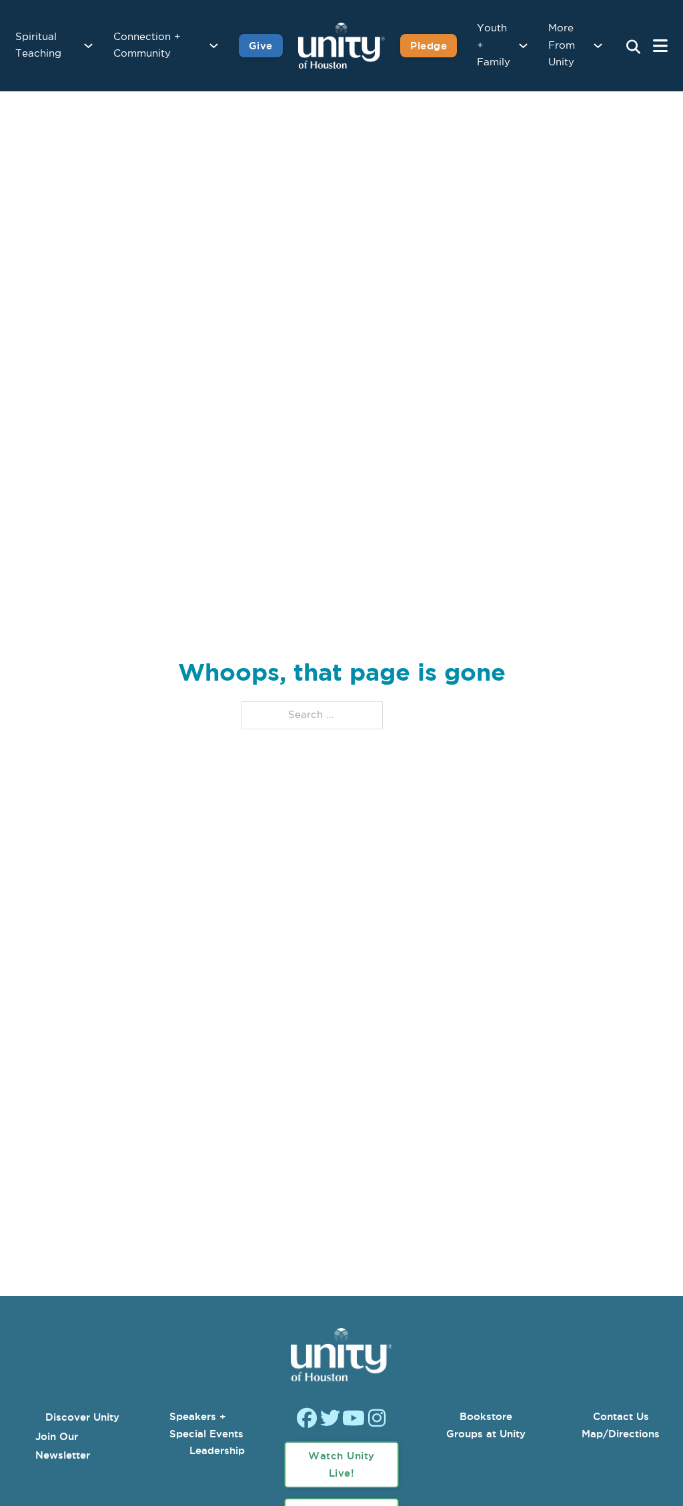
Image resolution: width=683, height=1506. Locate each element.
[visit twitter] (330, 1419)
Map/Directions (621, 1433)
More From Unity (561, 45)
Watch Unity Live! (341, 1464)
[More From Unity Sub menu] (598, 46)
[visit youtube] (353, 1419)
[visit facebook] (307, 1419)
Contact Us (621, 1416)
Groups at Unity (486, 1433)
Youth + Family (493, 45)
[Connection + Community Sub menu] (214, 46)
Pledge (428, 45)
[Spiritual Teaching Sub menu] (88, 46)
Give (261, 45)
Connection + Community (147, 46)
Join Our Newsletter (62, 1446)
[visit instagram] (377, 1419)
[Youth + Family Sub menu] (523, 46)
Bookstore (486, 1416)
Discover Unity (82, 1417)
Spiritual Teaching (38, 46)
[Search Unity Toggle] (633, 47)
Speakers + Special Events (206, 1425)
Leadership (217, 1450)
